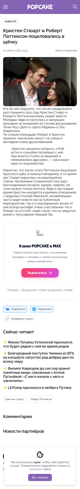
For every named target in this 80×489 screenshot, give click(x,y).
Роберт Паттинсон (41, 399)
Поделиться (18, 309)
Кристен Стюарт (14, 399)
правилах (35, 469)
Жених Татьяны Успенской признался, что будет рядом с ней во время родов (38, 344)
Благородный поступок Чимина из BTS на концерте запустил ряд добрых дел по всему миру (38, 357)
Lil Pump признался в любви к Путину (40, 388)
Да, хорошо (40, 477)
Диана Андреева (66, 50)
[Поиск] (75, 7)
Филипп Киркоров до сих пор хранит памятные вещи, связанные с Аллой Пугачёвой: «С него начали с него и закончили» (36, 374)
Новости (10, 21)
